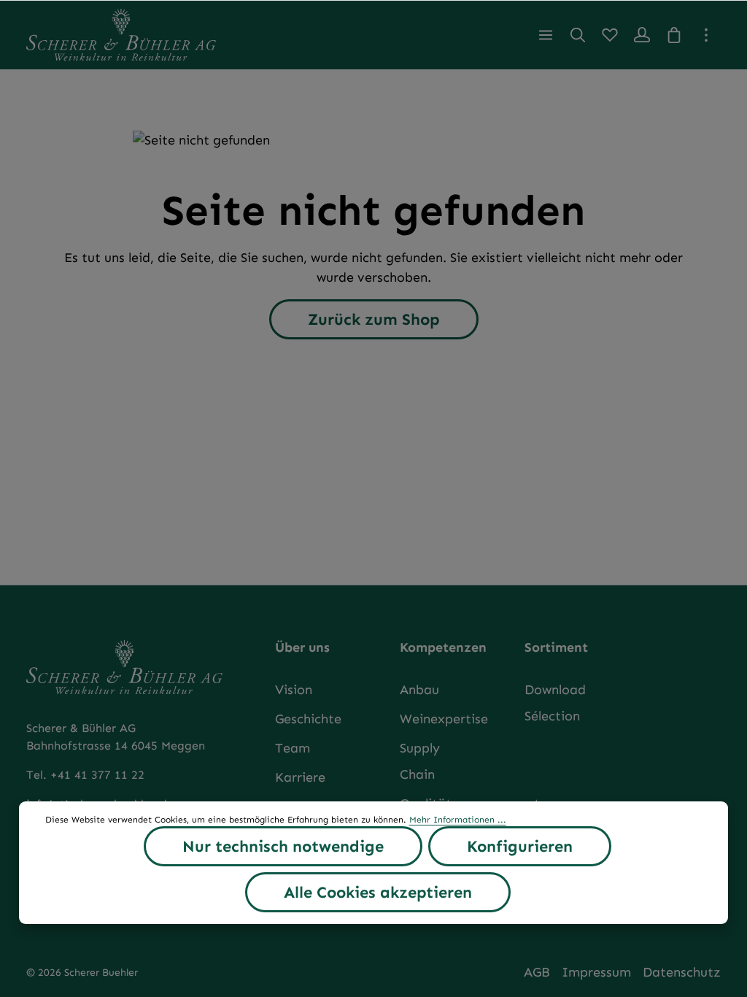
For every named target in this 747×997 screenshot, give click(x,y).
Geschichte (308, 719)
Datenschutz (682, 972)
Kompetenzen (443, 647)
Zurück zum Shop (374, 319)
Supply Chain (420, 761)
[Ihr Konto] (642, 35)
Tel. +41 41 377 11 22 (85, 775)
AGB (537, 972)
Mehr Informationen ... (457, 820)
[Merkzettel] (609, 35)
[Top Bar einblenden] (706, 35)
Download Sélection (555, 703)
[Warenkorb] (674, 35)
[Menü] (545, 35)
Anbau (419, 690)
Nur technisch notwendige (283, 846)
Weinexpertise (444, 719)
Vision (293, 690)
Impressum (596, 972)
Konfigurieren (520, 846)
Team (292, 748)
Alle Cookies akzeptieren (378, 892)
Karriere (300, 777)
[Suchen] (577, 35)
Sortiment (556, 647)
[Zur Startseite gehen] (121, 35)
